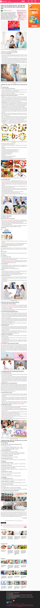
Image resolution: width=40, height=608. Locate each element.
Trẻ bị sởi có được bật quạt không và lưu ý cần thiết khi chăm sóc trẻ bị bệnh (10, 567)
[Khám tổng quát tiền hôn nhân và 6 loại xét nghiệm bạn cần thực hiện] (10, 533)
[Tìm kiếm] (23, 1)
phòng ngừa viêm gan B (20, 402)
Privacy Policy (17, 603)
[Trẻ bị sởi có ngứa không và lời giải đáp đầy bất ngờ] (24, 561)
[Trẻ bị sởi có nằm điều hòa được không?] (4, 561)
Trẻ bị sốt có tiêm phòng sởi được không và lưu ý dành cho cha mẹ (17, 566)
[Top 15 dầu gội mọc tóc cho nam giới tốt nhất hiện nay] (17, 583)
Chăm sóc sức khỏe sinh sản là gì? (21, 10)
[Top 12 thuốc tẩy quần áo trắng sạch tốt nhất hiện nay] (4, 583)
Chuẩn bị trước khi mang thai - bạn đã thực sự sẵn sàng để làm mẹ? (17, 537)
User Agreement (12, 603)
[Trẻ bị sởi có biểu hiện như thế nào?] (17, 573)
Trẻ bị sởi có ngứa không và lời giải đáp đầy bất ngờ (23, 566)
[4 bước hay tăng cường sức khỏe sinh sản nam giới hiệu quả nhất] (24, 547)
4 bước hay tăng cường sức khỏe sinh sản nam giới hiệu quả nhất (23, 551)
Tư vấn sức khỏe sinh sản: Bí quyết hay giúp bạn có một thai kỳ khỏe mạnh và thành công (17, 552)
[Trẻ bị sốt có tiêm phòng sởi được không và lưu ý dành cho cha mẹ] (17, 561)
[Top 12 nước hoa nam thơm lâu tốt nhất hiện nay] (10, 573)
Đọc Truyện (32, 2)
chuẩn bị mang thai (24, 513)
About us (8, 603)
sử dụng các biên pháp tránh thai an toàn (10, 306)
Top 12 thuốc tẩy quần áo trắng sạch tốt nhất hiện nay (4, 587)
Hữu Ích (16, 520)
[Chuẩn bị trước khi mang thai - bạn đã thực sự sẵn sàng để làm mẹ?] (17, 533)
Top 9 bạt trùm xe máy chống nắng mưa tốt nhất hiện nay (4, 577)
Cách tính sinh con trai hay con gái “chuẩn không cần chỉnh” (4, 537)
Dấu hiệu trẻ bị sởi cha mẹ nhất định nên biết (23, 587)
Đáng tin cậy (21, 520)
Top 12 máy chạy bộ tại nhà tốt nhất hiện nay (23, 577)
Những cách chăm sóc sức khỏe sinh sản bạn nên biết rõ (21, 12)
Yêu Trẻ (4, 1)
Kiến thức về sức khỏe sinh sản (3, 551)
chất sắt (8, 115)
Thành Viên (35, 2)
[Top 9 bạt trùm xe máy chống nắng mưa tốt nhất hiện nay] (4, 573)
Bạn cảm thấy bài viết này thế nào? (9, 520)
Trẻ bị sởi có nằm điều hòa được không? (3, 566)
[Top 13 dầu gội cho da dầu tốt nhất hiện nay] (10, 583)
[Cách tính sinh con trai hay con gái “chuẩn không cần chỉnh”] (4, 533)
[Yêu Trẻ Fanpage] (16, 601)
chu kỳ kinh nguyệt (5, 344)
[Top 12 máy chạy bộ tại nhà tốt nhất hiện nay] (24, 573)
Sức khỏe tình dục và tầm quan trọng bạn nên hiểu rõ (23, 537)
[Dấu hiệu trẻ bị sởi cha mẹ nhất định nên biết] (24, 583)
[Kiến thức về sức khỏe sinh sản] (4, 547)
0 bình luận (3, 522)
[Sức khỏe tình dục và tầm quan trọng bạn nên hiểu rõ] (24, 533)
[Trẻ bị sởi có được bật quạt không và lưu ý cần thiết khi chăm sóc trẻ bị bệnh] (10, 561)
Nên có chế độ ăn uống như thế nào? (22, 15)
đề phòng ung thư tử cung (8, 411)
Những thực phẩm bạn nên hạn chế (22, 17)
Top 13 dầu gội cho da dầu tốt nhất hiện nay (10, 587)
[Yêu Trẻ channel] (14, 601)
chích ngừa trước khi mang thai (9, 260)
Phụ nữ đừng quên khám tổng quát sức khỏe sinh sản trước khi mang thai (10, 552)
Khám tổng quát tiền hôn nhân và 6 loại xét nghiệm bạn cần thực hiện (10, 537)
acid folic (22, 103)
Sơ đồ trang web (22, 603)
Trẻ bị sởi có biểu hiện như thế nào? (17, 576)
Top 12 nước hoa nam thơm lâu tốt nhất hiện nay (10, 577)
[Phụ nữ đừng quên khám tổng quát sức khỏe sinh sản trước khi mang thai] (10, 547)
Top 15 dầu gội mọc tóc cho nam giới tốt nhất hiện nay (17, 587)
